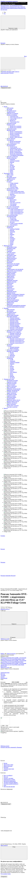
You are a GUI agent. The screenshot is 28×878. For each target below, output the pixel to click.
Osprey (12, 242)
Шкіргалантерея (8, 245)
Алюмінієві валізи (15, 135)
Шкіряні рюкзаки (14, 325)
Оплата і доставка (9, 5)
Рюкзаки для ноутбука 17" (17, 343)
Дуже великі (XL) (14, 122)
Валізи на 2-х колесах (15, 126)
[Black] (14, 662)
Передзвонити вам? (5, 87)
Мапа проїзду (4, 845)
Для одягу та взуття (15, 202)
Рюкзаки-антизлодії (15, 319)
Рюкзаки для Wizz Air (15, 333)
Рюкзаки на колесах (15, 323)
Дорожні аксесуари (9, 379)
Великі (12, 352)
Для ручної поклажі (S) (16, 117)
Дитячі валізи (13, 147)
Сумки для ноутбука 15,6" (17, 212)
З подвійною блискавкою (16, 155)
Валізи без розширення (16, 153)
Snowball (12, 169)
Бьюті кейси (13, 199)
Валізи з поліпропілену (16, 131)
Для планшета (13, 224)
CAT (11, 163)
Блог (20, 8)
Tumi (11, 233)
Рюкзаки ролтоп (14, 322)
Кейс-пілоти (13, 185)
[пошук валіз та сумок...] (13, 63)
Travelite (12, 167)
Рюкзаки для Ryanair (15, 334)
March (11, 172)
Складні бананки (14, 220)
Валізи (5, 106)
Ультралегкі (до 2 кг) (15, 148)
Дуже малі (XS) (14, 116)
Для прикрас (13, 204)
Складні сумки (14, 187)
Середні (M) (13, 119)
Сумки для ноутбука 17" (16, 213)
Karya (11, 373)
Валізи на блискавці (15, 141)
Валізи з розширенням (16, 152)
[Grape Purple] (14, 664)
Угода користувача (5, 873)
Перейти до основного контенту (9, 1)
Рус (5, 13)
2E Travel (12, 166)
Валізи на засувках (15, 142)
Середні (12, 354)
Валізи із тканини (14, 134)
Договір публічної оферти (11, 782)
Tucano (12, 241)
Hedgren (12, 234)
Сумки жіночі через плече (17, 191)
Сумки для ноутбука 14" (16, 211)
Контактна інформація (9, 6)
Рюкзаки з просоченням (16, 329)
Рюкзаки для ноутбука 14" (17, 340)
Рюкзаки (6, 308)
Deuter (11, 244)
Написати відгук (5, 609)
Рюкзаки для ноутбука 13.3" (17, 338)
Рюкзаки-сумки (14, 320)
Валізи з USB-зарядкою (16, 149)
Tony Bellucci (13, 372)
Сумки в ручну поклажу (16, 223)
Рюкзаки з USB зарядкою (16, 327)
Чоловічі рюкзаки (14, 347)
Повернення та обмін (9, 779)
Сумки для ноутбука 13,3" (17, 209)
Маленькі (12, 355)
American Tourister (14, 160)
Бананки (12, 194)
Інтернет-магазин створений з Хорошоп (11, 747)
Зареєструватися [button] (11, 653)
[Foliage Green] (14, 659)
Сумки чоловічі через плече (17, 192)
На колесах (13, 217)
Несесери (12, 201)
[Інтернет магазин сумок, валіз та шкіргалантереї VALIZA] (5, 724)
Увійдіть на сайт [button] (5, 639)
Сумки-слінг (13, 219)
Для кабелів (13, 205)
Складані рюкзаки (15, 326)
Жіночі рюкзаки (14, 348)
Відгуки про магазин (9, 786)
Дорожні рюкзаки (14, 318)
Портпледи (13, 184)
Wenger (12, 165)
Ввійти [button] (2, 653)
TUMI (11, 359)
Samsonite (12, 159)
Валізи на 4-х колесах (15, 127)
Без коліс (12, 222)
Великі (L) (12, 120)
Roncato (12, 162)
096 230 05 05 (4, 86)
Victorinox (12, 238)
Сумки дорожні (14, 183)
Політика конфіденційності (11, 8)
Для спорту (13, 195)
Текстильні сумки (8, 173)
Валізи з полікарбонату (16, 133)
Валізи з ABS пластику (16, 137)
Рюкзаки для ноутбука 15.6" (17, 341)
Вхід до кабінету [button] (8, 775)
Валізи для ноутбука (15, 151)
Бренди (6, 408)
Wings (11, 170)
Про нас (3, 5)
